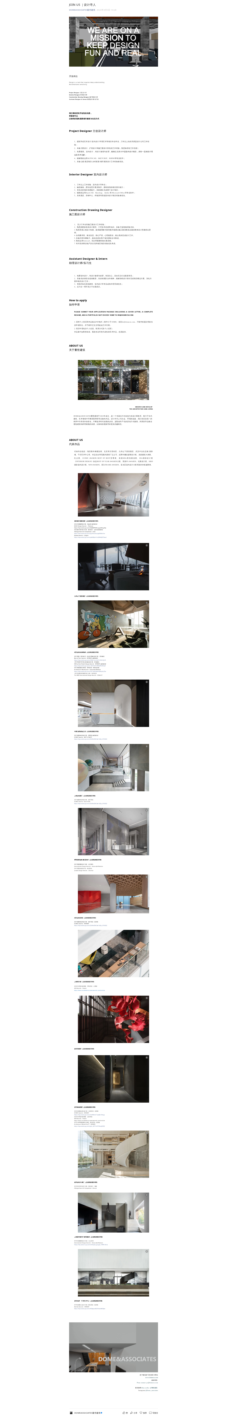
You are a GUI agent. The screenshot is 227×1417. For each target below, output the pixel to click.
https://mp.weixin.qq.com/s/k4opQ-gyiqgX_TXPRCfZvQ (91, 1245)
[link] (88, 1412)
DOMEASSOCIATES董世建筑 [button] (82, 10)
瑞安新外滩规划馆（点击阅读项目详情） (86, 521)
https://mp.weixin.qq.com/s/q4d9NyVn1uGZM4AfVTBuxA (90, 537)
